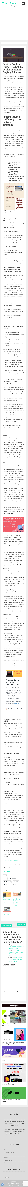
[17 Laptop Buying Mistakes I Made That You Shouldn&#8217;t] (7, 894)
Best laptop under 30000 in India (11, 860)
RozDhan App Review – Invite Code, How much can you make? (14, 1083)
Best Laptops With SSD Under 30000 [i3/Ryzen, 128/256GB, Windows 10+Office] (17, 901)
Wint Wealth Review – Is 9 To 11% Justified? (12, 1100)
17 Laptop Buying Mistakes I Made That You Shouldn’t (7, 900)
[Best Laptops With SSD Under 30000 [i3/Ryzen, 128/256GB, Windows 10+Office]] (17, 894)
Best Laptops (7, 871)
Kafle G (17, 1185)
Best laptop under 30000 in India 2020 (6, 914)
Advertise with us (8, 1160)
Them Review (10, 3)
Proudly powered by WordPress (11, 1183)
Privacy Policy (7, 1155)
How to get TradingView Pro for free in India (13, 1059)
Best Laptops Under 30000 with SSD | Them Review (16, 959)
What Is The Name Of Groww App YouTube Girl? (11, 1024)
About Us (6, 1157)
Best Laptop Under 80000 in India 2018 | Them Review (16, 946)
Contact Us (6, 1163)
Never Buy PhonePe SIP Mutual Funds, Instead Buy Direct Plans (13, 1043)
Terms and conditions (9, 1152)
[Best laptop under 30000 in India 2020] (7, 909)
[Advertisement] (14, 25)
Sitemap (6, 1149)
